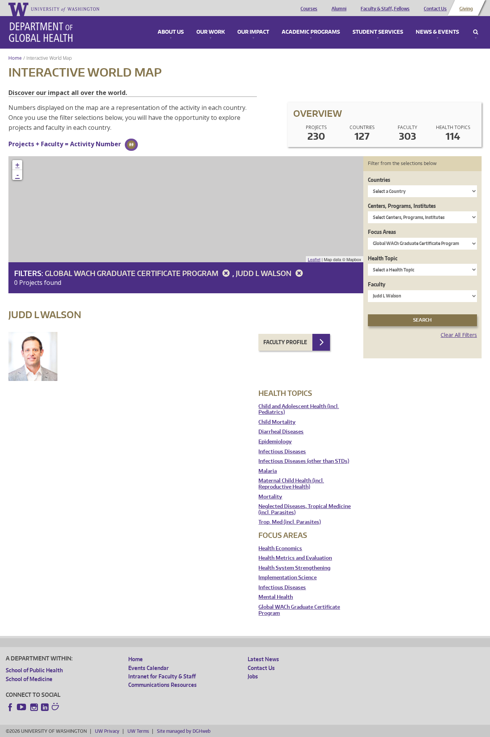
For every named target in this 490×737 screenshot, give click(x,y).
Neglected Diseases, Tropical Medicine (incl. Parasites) (304, 509)
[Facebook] (10, 707)
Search (476, 32)
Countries (379, 179)
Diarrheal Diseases (281, 432)
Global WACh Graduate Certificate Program (132, 273)
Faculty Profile (285, 342)
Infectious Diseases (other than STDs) (303, 461)
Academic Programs (311, 32)
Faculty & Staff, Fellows (385, 9)
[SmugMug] (56, 707)
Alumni (339, 9)
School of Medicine (29, 679)
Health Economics (280, 548)
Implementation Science (287, 577)
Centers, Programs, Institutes (402, 206)
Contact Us (435, 9)
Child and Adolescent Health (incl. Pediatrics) (298, 409)
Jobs (253, 676)
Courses (309, 9)
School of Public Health (34, 670)
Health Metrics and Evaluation (295, 558)
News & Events (437, 32)
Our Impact (253, 32)
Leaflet (314, 259)
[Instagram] (34, 707)
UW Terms (138, 731)
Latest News (263, 659)
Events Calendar (148, 668)
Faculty (376, 284)
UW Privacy (107, 731)
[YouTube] (22, 707)
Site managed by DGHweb (184, 731)
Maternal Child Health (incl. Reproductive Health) (291, 484)
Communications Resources (162, 684)
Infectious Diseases (282, 451)
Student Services (378, 32)
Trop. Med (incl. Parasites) (289, 522)
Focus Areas (382, 232)
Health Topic (382, 258)
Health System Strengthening (294, 568)
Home (15, 58)
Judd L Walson (264, 273)
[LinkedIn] (44, 707)
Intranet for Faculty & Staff (162, 676)
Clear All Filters (459, 334)
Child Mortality (277, 422)
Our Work (210, 32)
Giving (466, 9)
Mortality (270, 497)
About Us (171, 32)
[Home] (40, 32)
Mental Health (275, 597)
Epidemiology (275, 441)
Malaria (267, 471)
